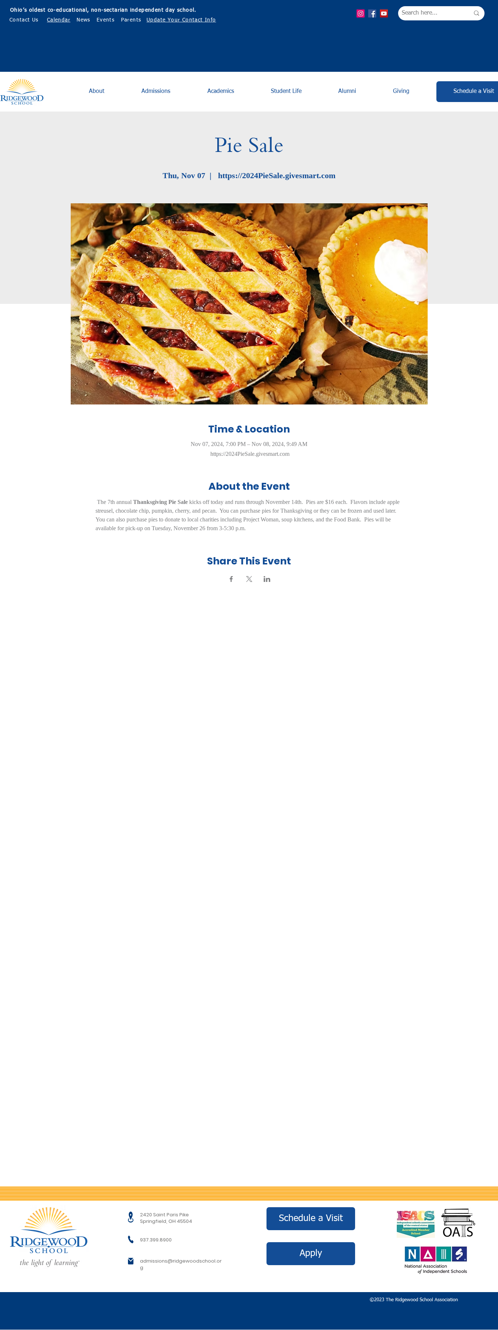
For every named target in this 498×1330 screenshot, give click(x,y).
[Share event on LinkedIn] (267, 579)
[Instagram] (361, 13)
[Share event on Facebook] (231, 579)
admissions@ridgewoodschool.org (181, 1264)
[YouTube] (384, 13)
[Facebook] (372, 13)
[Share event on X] (249, 579)
